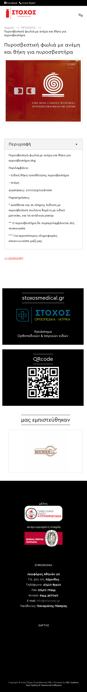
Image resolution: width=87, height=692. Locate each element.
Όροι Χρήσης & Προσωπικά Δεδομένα (43, 685)
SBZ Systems (72, 682)
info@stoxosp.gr (48, 600)
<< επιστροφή (13, 258)
